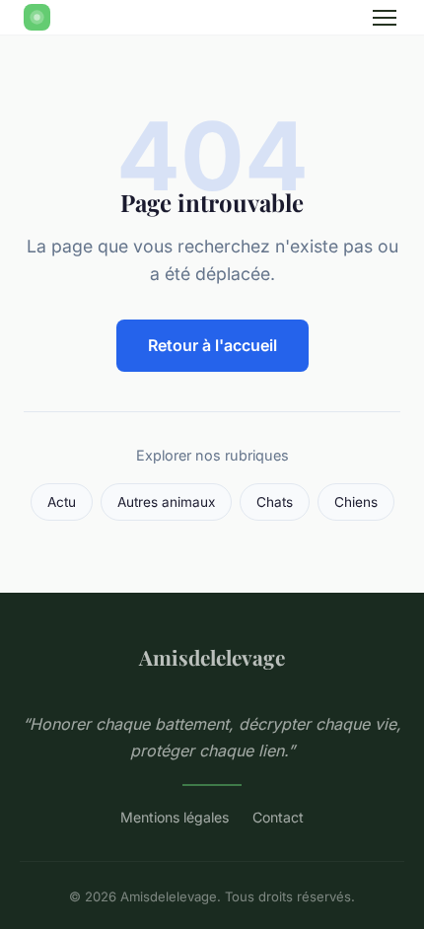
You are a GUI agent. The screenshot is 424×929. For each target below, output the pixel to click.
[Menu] (384, 18)
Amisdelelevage (212, 657)
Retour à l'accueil (212, 345)
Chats (274, 502)
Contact (278, 817)
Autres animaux (166, 502)
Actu (61, 502)
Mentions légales (174, 817)
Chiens (356, 502)
